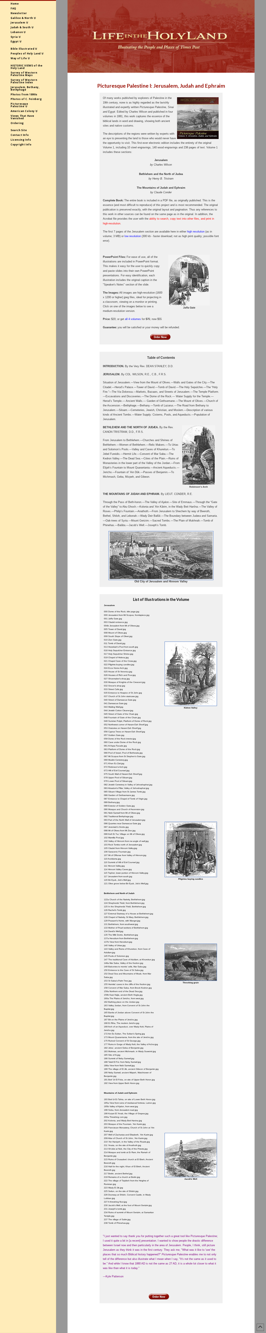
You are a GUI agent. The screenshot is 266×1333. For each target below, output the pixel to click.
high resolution (195, 231)
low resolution (132, 236)
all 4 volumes (133, 319)
